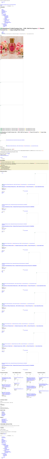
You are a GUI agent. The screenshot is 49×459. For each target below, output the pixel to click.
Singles (4, 26)
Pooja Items (6, 446)
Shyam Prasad (3, 10)
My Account (3, 457)
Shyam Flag (6, 452)
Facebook (1, 155)
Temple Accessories (5, 15)
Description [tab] (3, 158)
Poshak (6, 18)
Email (7, 155)
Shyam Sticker (6, 16)
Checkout (4, 433)
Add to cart (2, 154)
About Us (3, 439)
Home (2, 9)
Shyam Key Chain (7, 19)
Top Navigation (4, 437)
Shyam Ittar (8, 153)
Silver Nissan (5, 454)
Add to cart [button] (3, 189)
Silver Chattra (5, 24)
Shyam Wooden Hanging (8, 22)
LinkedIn (6, 155)
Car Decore (4, 450)
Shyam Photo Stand (7, 21)
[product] (25, 358)
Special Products (4, 444)
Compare (1, 157)
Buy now (5, 154)
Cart (2, 2)
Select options (3, 209)
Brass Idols (4, 14)
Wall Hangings (6, 17)
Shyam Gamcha (7, 20)
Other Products (5, 448)
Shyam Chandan (4, 442)
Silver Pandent (5, 455)
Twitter (4, 155)
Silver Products (4, 23)
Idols (2, 13)
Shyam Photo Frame (4, 11)
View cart (2, 433)
